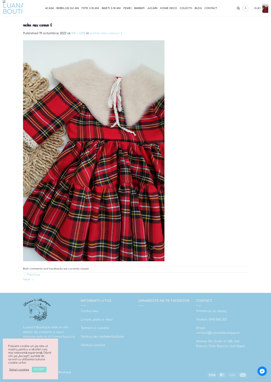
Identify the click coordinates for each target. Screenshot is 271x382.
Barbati (139, 8)
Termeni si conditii (95, 328)
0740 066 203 (218, 319)
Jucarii (152, 8)
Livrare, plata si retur (97, 319)
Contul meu (89, 311)
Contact (210, 8)
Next (28, 279)
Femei (128, 8)
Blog (198, 8)
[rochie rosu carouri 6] (93, 150)
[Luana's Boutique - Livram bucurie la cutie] (21, 8)
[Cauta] (238, 8)
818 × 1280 (78, 33)
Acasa (49, 8)
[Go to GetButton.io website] (262, 378)
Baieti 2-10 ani (111, 8)
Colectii (186, 8)
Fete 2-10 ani (90, 8)
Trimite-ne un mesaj (211, 311)
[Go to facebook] (262, 371)
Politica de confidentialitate (102, 336)
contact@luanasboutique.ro (218, 333)
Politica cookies (93, 345)
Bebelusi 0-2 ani (67, 8)
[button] (246, 8)
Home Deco (168, 8)
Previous (31, 274)
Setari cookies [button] (19, 369)
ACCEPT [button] (39, 369)
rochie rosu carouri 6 (106, 33)
